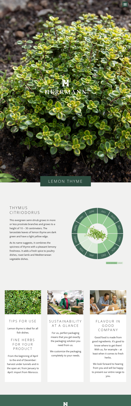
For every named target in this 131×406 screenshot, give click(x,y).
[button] (125, 4)
